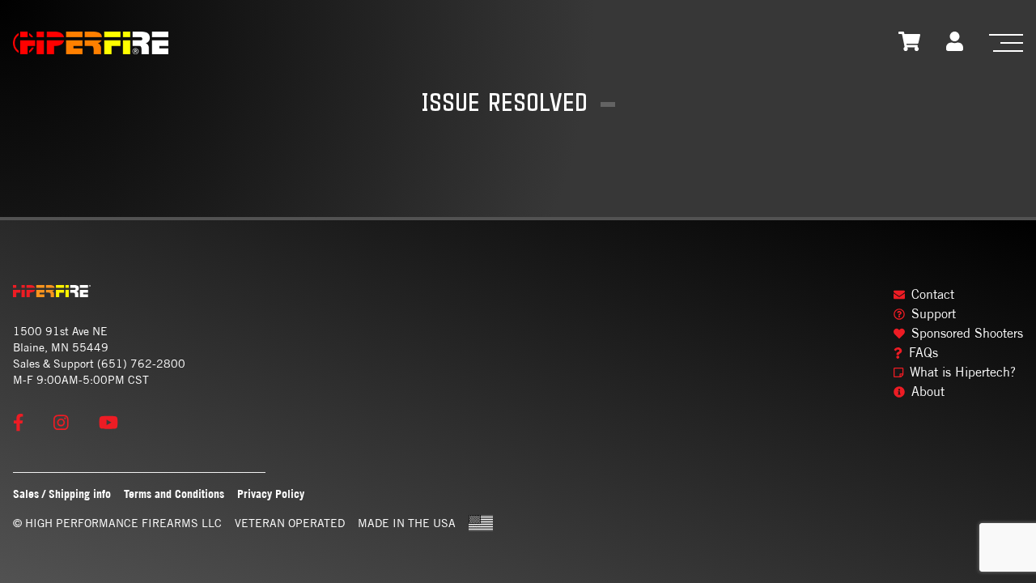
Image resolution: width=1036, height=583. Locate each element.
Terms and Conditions (174, 493)
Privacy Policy (270, 493)
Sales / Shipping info (62, 493)
